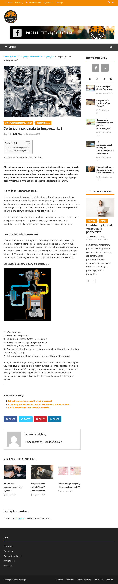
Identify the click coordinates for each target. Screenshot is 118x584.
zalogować (19, 518)
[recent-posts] (96, 79)
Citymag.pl (22, 579)
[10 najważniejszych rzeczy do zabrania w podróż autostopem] (90, 142)
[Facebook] (109, 2)
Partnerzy (19, 2)
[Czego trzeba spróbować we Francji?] (90, 100)
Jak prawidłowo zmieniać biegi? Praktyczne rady (38, 487)
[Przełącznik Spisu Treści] (26, 143)
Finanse (91, 221)
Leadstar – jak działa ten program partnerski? (99, 228)
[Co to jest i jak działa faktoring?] (90, 87)
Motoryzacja (23, 56)
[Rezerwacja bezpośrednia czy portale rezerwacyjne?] (90, 120)
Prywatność (48, 2)
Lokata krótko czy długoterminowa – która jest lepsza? (105, 170)
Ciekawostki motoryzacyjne (42, 56)
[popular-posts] (89, 79)
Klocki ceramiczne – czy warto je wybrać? (28, 407)
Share (12, 419)
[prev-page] (88, 281)
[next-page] (93, 281)
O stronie (8, 2)
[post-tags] (110, 79)
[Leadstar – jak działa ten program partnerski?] (100, 207)
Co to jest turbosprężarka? (18, 147)
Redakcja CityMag (14, 134)
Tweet (27, 419)
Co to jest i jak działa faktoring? (104, 88)
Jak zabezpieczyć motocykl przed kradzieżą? (30, 401)
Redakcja (59, 2)
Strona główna (10, 56)
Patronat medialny (33, 2)
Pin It (42, 419)
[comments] (103, 79)
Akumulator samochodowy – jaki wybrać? (13, 487)
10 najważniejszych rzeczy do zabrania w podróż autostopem (105, 148)
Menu (12, 47)
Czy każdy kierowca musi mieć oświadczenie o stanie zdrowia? (39, 404)
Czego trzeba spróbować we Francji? (103, 103)
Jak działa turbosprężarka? (18, 150)
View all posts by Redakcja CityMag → (45, 441)
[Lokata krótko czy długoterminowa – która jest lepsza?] (90, 167)
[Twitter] (112, 2)
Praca (103, 221)
